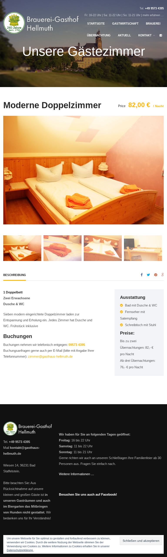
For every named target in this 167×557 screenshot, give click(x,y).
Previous (7, 166)
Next (159, 166)
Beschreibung (14, 275)
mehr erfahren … (153, 15)
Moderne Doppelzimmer (52, 105)
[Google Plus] (162, 275)
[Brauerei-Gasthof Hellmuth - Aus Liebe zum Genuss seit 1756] (41, 24)
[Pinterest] (155, 275)
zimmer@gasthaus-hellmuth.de (50, 356)
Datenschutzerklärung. (20, 550)
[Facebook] (142, 275)
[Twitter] (148, 275)
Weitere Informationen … (76, 474)
